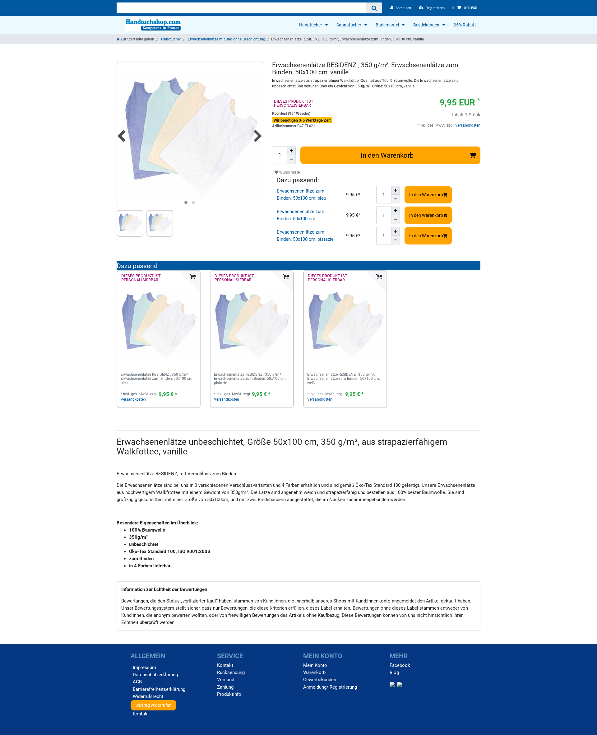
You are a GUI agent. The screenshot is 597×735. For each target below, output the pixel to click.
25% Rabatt (465, 24)
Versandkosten (467, 125)
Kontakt (141, 714)
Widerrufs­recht (148, 696)
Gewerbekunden (319, 679)
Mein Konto (315, 665)
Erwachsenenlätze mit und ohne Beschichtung (226, 39)
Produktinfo (229, 694)
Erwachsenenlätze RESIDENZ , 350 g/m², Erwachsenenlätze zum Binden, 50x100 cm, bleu (157, 379)
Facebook (400, 665)
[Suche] (374, 7)
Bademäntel (388, 24)
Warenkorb (314, 672)
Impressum (144, 667)
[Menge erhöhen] (291, 151)
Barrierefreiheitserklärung (159, 689)
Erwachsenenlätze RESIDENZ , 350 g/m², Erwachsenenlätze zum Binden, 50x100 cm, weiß (343, 379)
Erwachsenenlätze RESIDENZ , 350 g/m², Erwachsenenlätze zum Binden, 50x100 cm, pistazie (250, 379)
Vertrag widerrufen (153, 705)
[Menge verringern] (291, 159)
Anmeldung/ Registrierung (330, 687)
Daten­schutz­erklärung (155, 674)
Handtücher (311, 24)
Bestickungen (426, 24)
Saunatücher (349, 24)
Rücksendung (231, 672)
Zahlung (225, 687)
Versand (225, 679)
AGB (137, 682)
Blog (394, 672)
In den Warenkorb (387, 155)
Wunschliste (289, 172)
